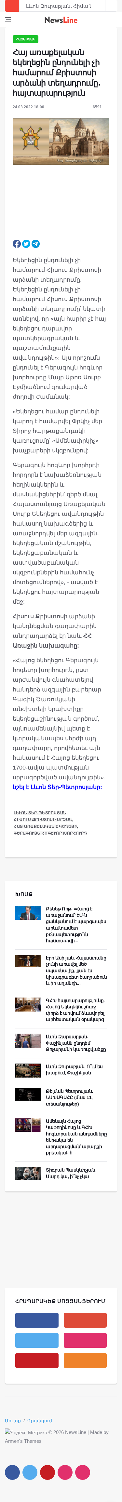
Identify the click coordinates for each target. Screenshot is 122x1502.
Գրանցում (39, 1420)
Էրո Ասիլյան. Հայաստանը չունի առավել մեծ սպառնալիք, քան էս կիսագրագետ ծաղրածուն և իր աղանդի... (76, 970)
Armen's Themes (23, 1441)
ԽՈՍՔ (24, 894)
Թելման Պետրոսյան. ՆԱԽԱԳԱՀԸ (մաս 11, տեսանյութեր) (69, 1097)
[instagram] (85, 1340)
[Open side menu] (8, 19)
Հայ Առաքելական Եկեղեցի (45, 826)
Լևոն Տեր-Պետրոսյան (40, 813)
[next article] (99, 6)
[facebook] (37, 1320)
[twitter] (37, 1340)
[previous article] (111, 6)
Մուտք (13, 1420)
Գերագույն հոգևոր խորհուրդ (50, 833)
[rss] (85, 1360)
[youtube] (37, 1360)
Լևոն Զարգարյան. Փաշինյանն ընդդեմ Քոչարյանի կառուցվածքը (76, 1043)
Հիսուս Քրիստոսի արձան (43, 820)
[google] (85, 1320)
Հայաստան (25, 39)
